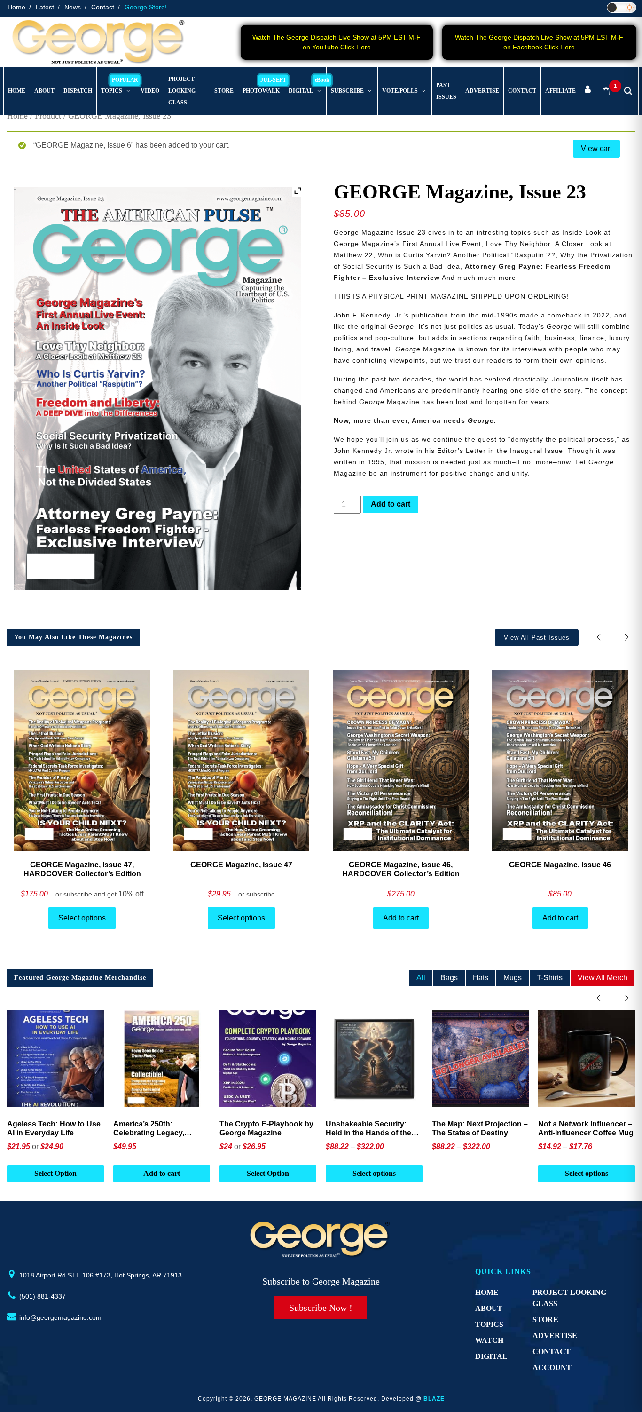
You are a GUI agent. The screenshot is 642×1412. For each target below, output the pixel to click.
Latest (45, 7)
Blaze (434, 1399)
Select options (82, 918)
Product (48, 115)
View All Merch (602, 978)
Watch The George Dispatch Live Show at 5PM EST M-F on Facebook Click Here (539, 42)
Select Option (55, 1173)
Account (552, 1368)
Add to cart (390, 504)
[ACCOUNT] (588, 91)
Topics (489, 1324)
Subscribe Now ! (320, 1307)
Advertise (554, 1336)
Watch (489, 1340)
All (420, 978)
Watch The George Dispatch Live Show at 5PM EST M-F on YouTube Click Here (336, 42)
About (488, 1308)
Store (545, 1320)
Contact (102, 7)
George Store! (146, 7)
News (72, 7)
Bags (449, 978)
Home (16, 7)
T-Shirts (550, 978)
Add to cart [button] (161, 1173)
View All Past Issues (537, 637)
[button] (627, 637)
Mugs (512, 978)
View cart (596, 148)
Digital (491, 1356)
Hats (480, 978)
